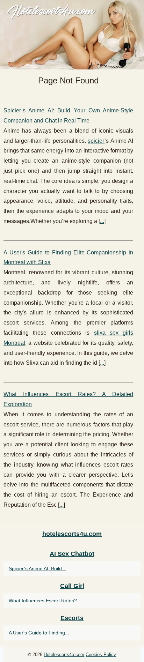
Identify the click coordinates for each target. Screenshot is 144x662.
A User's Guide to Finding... (39, 632)
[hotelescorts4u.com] (72, 34)
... (102, 221)
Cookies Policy (101, 654)
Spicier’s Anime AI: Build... (37, 568)
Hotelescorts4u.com (64, 654)
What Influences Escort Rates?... (45, 600)
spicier (96, 141)
